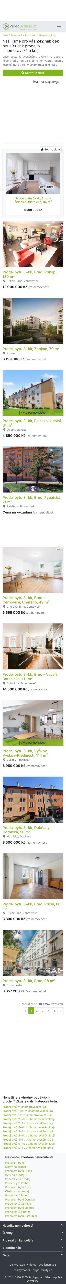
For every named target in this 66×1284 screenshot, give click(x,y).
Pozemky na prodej (17, 1179)
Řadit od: (46, 82)
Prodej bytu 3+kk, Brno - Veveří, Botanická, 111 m (30, 676)
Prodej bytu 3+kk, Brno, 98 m (29, 980)
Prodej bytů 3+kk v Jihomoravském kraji (29, 1127)
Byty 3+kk (30, 35)
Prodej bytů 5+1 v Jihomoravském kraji (28, 1147)
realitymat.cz (22, 1270)
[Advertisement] (33, 10)
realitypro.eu (17, 1264)
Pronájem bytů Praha (18, 1170)
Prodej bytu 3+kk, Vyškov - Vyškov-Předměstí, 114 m (26, 753)
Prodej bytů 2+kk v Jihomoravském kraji (29, 1119)
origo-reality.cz (42, 1270)
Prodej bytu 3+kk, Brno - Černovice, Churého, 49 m (26, 599)
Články (8, 1233)
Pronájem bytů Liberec (19, 1207)
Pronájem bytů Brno (18, 1187)
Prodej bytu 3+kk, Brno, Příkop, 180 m (29, 274)
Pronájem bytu (14, 1162)
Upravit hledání (34, 72)
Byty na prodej (14, 1175)
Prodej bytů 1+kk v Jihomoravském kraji (28, 1111)
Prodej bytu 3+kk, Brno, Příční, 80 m (32, 906)
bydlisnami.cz (47, 1264)
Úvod (5, 35)
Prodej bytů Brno (16, 1195)
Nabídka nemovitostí (18, 1225)
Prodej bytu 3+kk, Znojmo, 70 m (31, 348)
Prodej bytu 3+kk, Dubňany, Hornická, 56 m (26, 829)
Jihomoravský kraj (47, 35)
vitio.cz (31, 1264)
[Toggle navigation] (58, 26)
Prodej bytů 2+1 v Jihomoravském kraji (28, 1123)
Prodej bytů (16, 35)
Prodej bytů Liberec (17, 1211)
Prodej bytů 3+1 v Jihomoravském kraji (28, 1131)
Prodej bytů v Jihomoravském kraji (25, 1106)
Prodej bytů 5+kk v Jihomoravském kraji (29, 1143)
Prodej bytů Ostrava (18, 1203)
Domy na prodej (15, 1166)
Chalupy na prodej (17, 1191)
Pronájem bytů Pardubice (21, 1216)
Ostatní (8, 1255)
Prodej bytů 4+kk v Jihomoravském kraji (29, 1135)
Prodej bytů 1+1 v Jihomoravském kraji (27, 1115)
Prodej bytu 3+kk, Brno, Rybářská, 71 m (32, 499)
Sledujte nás (12, 1248)
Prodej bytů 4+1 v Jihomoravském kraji (28, 1139)
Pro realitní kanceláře (18, 1240)
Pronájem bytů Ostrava (20, 1199)
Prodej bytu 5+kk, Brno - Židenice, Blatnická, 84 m (33, 200)
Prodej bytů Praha (16, 1183)
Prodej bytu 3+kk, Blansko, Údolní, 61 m (32, 423)
